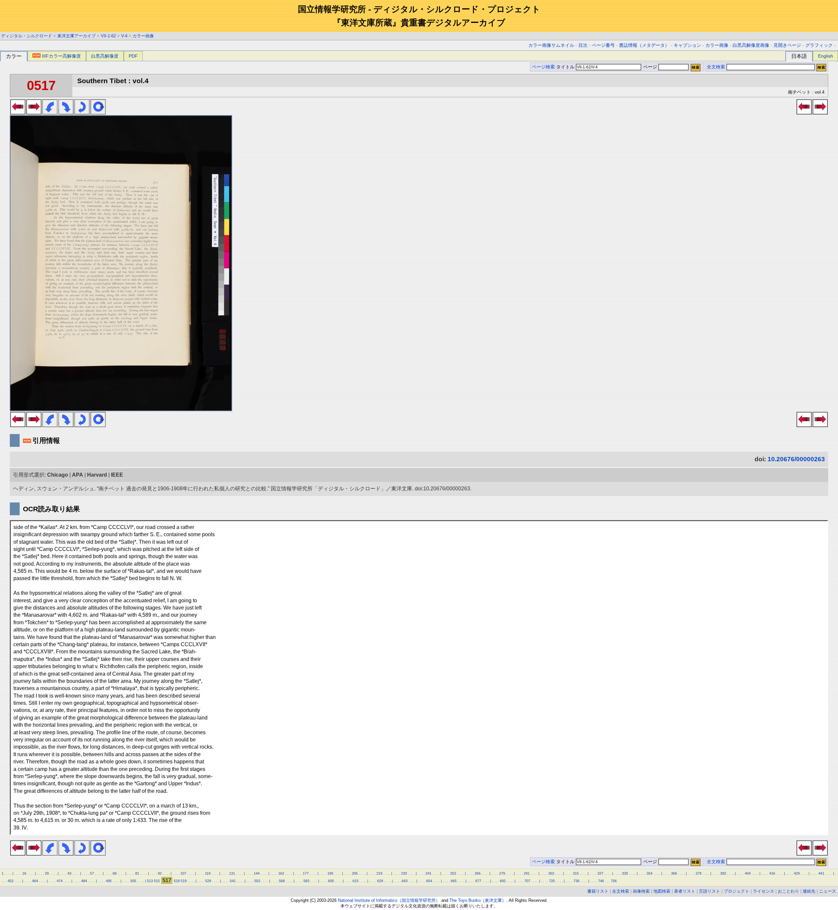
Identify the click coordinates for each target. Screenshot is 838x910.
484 (84, 881)
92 (160, 873)
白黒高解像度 (104, 56)
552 (257, 881)
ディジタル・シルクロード (26, 35)
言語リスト (709, 891)
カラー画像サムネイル (551, 45)
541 (233, 881)
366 (674, 873)
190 (330, 873)
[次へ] (34, 112)
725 (552, 881)
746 (601, 881)
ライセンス (763, 891)
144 (257, 873)
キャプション (687, 45)
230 (404, 873)
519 (184, 881)
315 (576, 873)
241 (428, 873)
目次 (583, 45)
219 (379, 873)
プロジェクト (736, 891)
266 (478, 873)
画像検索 (641, 891)
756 (614, 881)
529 (208, 881)
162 (281, 873)
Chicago (57, 475)
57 (92, 873)
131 (232, 873)
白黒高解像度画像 (751, 45)
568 (282, 881)
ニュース (827, 891)
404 (748, 873)
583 (306, 881)
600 (331, 881)
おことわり (788, 891)
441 (821, 873)
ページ (650, 66)
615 (355, 881)
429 (797, 873)
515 (157, 881)
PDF (133, 56)
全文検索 (716, 66)
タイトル (566, 66)
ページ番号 (603, 45)
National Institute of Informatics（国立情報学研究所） (389, 900)
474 (60, 881)
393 (723, 873)
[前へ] (18, 112)
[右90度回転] (66, 112)
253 (453, 873)
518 (177, 881)
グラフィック (819, 45)
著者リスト (684, 891)
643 (405, 881)
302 (551, 873)
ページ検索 (543, 66)
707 (527, 881)
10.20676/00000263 (796, 459)
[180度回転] (82, 112)
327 (600, 873)
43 (69, 873)
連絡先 (809, 891)
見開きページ (787, 45)
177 (306, 873)
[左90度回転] (50, 112)
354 (649, 873)
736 (576, 881)
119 (207, 873)
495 (109, 881)
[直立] (98, 112)
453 (10, 881)
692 (503, 881)
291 (527, 873)
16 (24, 873)
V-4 (124, 35)
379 (698, 873)
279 (502, 873)
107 (183, 873)
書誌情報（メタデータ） (644, 45)
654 (429, 881)
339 (625, 873)
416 (772, 873)
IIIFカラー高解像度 (61, 56)
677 (478, 881)
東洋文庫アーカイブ (76, 35)
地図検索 (661, 891)
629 (380, 881)
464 (35, 881)
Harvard (97, 475)
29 (47, 873)
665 (454, 881)
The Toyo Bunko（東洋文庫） (477, 900)
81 (137, 873)
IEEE (117, 475)
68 (115, 873)
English (825, 56)
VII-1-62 (108, 35)
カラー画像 (143, 35)
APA (77, 475)
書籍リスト (598, 891)
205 (355, 873)
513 (150, 881)
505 (133, 881)
